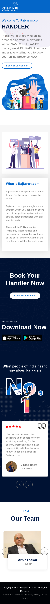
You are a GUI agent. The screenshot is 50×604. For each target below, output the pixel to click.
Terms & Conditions (13, 594)
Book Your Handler (17, 65)
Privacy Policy (32, 594)
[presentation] (20, 484)
